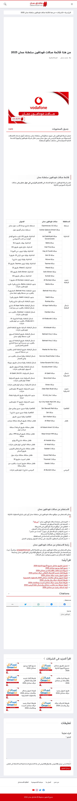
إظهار (10, 129)
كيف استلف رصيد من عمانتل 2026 (55, 587)
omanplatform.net (23, 550)
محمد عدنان (64, 58)
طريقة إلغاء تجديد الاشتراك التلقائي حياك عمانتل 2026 (48, 573)
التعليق (68, 737)
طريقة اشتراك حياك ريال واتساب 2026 (54, 580)
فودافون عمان (65, 614)
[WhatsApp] (38, 604)
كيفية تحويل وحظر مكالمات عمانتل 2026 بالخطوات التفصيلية (45, 578)
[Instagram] (36, 790)
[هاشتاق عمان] (38, 4)
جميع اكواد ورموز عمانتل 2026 (57, 568)
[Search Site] (5, 4)
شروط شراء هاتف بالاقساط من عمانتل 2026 (52, 570)
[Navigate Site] (71, 4)
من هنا (36, 522)
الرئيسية (68, 12)
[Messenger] (51, 604)
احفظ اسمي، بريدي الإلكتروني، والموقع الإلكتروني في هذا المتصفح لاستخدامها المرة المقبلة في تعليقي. (38, 764)
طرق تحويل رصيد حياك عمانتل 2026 (54, 575)
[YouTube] (33, 790)
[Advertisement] (38, 34)
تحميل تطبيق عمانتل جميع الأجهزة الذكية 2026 (51, 566)
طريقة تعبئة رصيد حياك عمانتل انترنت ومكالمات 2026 (48, 582)
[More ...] (12, 604)
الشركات (60, 12)
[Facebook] (64, 604)
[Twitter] (25, 604)
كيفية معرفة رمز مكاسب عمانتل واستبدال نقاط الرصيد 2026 (46, 585)
